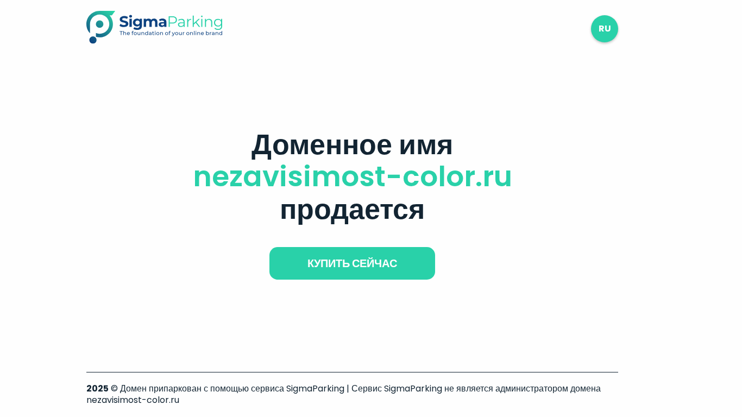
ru (605, 28)
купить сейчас (352, 263)
